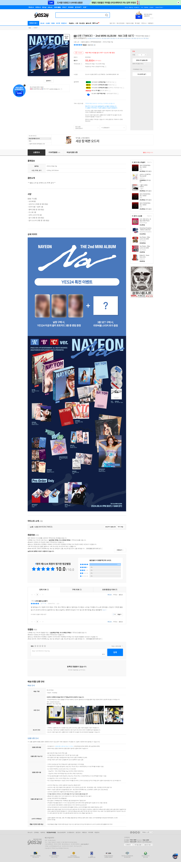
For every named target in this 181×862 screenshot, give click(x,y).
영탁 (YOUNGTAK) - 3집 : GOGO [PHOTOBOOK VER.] (145, 167)
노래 (76, 42)
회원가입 (131, 7)
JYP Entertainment (95, 42)
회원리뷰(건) (91, 45)
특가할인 (137, 23)
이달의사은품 (130, 23)
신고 (58, 603)
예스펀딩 (82, 23)
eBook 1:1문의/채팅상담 (144, 842)
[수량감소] (137, 55)
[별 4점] (38, 646)
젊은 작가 (112, 23)
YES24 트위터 (136, 832)
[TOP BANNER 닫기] (178, 2)
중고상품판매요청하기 (78, 127)
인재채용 (36, 832)
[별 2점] (35, 646)
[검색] (106, 15)
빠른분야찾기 (33, 23)
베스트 (42, 23)
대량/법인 (150, 23)
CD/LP (35, 28)
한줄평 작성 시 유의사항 (122, 646)
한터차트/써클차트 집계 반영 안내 (61, 89)
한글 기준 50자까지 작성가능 (41, 651)
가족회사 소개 (147, 832)
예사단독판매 (120, 23)
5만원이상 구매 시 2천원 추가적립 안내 (105, 67)
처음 (32, 594)
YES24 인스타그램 (139, 832)
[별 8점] (42, 646)
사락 (76, 23)
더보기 (149, 162)
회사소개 (30, 832)
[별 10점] (45, 646)
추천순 (115, 594)
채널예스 (71, 23)
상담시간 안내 (148, 845)
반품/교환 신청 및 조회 (61, 746)
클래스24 (88, 23)
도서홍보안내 (70, 832)
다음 (40, 594)
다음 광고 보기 (153, 18)
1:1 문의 (70, 746)
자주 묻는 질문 (138, 845)
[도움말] (81, 64)
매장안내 (63, 23)
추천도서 (144, 23)
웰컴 (30, 28)
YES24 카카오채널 (131, 832)
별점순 (121, 594)
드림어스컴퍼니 (85, 42)
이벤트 (53, 23)
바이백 (58, 23)
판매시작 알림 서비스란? (145, 64)
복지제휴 (90, 832)
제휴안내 (84, 832)
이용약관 (42, 832)
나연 (75, 42)
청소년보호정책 (61, 832)
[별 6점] (40, 646)
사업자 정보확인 (84, 844)
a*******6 (43, 603)
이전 (34, 594)
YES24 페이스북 (134, 832)
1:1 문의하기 (128, 845)
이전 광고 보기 (151, 18)
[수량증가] (145, 55)
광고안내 (78, 832)
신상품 (48, 23)
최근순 (110, 594)
